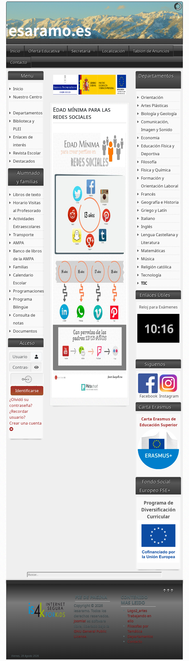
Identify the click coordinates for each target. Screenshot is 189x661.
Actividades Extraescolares (26, 222)
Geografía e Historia (160, 202)
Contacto (18, 62)
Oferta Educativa (44, 51)
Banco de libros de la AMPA (27, 254)
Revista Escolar (27, 153)
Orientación (152, 97)
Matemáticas (153, 250)
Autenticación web (27, 384)
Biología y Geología (159, 113)
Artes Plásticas (154, 105)
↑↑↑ (168, 590)
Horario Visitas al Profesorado (27, 206)
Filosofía (149, 162)
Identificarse (27, 390)
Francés (148, 194)
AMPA (18, 243)
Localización (113, 51)
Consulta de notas (24, 319)
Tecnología (151, 275)
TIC (144, 283)
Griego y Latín (154, 210)
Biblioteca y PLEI (23, 125)
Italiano (148, 218)
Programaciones (28, 291)
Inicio (15, 51)
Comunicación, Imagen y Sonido (156, 125)
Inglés (146, 226)
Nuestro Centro (27, 97)
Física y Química (156, 170)
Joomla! (80, 620)
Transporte (23, 234)
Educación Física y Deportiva (157, 149)
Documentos (25, 331)
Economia (150, 137)
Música (147, 258)
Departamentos (28, 113)
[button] (168, 20)
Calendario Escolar (23, 279)
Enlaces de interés (23, 141)
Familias (20, 267)
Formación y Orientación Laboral (159, 182)
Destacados (24, 161)
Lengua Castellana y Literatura (159, 238)
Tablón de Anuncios (151, 51)
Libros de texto (27, 194)
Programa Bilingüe (22, 303)
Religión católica (156, 267)
